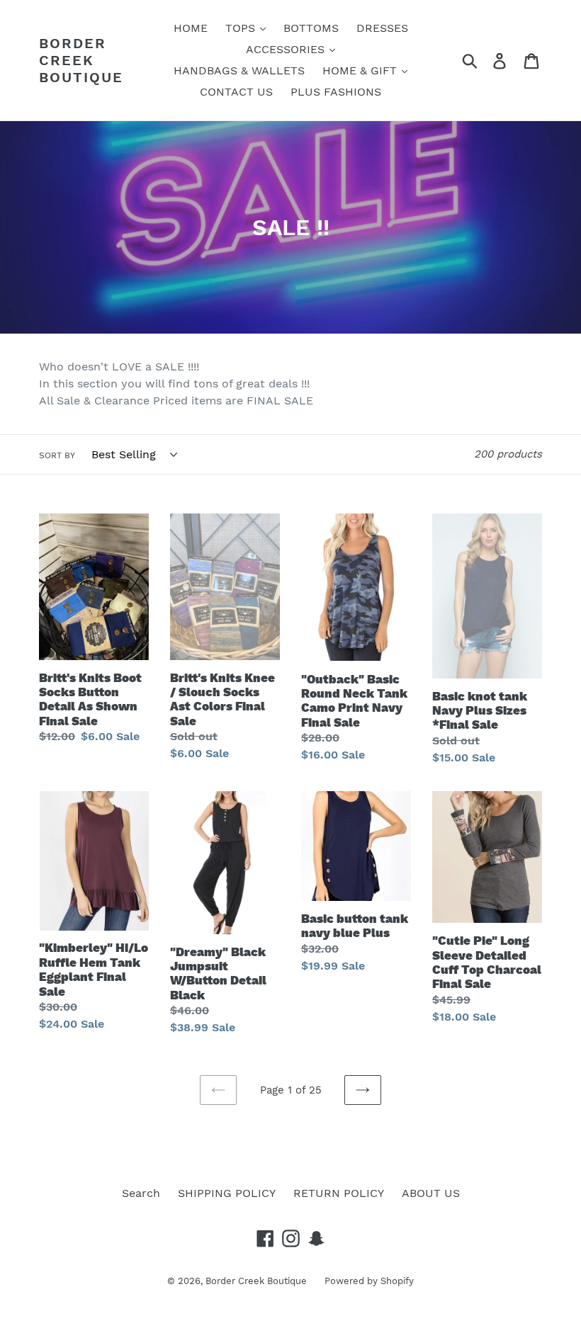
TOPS (242, 28)
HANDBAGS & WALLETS (239, 70)
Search (141, 1193)
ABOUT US (431, 1193)
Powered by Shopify (369, 1281)
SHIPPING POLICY (227, 1193)
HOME (191, 28)
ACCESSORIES (287, 49)
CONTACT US (236, 91)
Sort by (57, 455)
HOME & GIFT (361, 70)
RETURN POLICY (338, 1193)
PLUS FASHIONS (335, 91)
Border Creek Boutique (81, 60)
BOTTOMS (311, 28)
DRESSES (382, 28)
